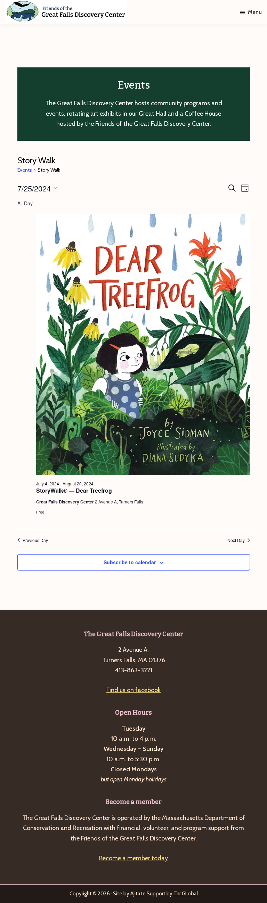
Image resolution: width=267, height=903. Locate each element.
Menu (255, 12)
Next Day (236, 540)
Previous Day (35, 540)
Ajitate (138, 893)
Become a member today (133, 858)
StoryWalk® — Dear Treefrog (74, 490)
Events (24, 170)
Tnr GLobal (185, 893)
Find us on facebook (133, 690)
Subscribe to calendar (130, 562)
